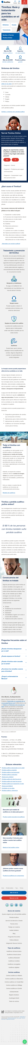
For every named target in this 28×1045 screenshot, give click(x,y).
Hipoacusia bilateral (7, 786)
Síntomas (6, 25)
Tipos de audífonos (14, 948)
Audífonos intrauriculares (14, 954)
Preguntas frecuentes (14, 937)
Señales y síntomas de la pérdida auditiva (13, 112)
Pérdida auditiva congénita (9, 770)
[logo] (5, 2)
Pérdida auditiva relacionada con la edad (13, 768)
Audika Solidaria (14, 930)
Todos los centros (14, 1001)
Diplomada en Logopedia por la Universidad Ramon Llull (13, 702)
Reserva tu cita (14, 898)
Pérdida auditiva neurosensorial (10, 772)
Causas (14, 25)
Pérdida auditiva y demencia (10, 790)
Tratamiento (6, 30)
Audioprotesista (14, 992)
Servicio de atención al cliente (14, 920)
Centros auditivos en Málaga (14, 985)
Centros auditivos (14, 972)
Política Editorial (14, 940)
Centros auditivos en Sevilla (14, 988)
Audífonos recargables (14, 964)
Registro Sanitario (14, 995)
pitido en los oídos (6, 84)
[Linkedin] (11, 905)
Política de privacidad (12, 1018)
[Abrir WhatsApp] (25, 1042)
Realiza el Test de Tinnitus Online (8, 36)
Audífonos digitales (14, 967)
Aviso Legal (19, 1018)
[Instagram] (16, 905)
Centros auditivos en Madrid (14, 975)
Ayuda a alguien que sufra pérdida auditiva (14, 914)
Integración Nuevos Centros (14, 943)
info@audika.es (22, 1016)
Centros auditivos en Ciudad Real (14, 982)
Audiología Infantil (14, 998)
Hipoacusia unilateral (7, 777)
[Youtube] (20, 905)
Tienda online (14, 924)
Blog (14, 933)
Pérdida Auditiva (14, 917)
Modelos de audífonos (9, 493)
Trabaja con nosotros (14, 927)
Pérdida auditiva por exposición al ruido (13, 784)
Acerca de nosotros (14, 911)
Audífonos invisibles (14, 961)
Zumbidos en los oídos (8, 788)
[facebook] (7, 905)
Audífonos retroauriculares (14, 951)
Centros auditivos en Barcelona (14, 979)
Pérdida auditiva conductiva (9, 774)
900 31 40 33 (14, 893)
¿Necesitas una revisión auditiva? (11, 243)
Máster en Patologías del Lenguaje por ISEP (13, 706)
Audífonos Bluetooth (14, 958)
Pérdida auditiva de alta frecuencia (11, 779)
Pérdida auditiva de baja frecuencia (11, 781)
